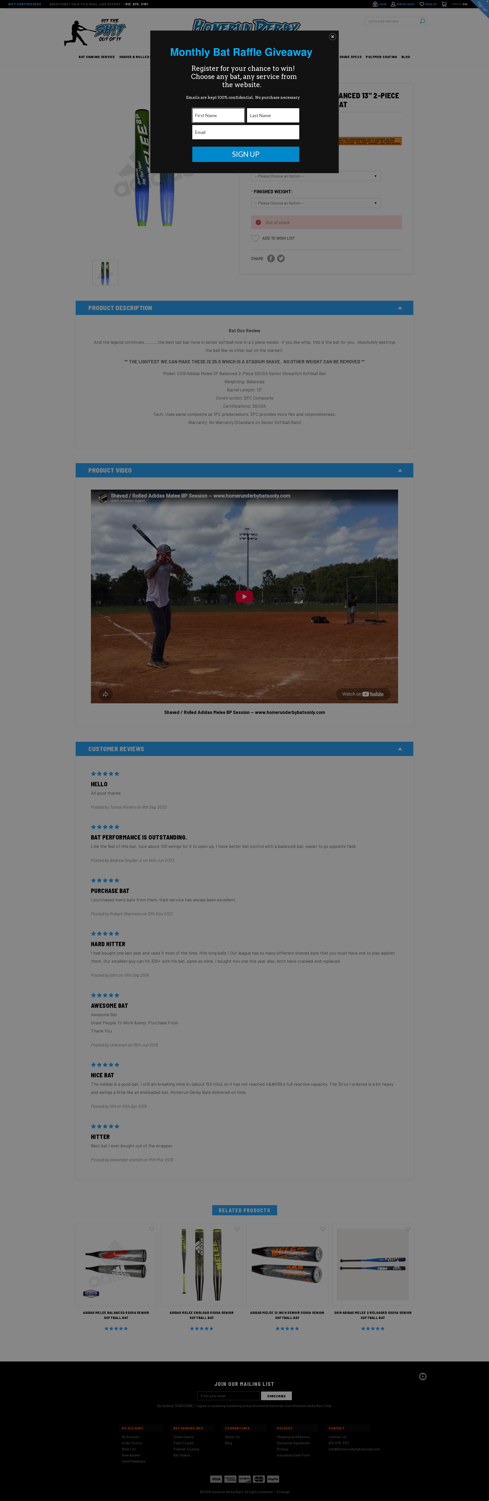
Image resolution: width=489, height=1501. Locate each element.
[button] (333, 37)
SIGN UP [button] (246, 154)
